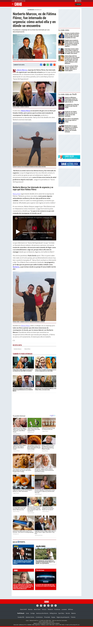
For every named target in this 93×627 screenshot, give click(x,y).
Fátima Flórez (25, 111)
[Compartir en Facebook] (41, 65)
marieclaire (45, 546)
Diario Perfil (23, 609)
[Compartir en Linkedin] (51, 65)
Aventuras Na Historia (42, 613)
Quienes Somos (30, 617)
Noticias (30, 609)
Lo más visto (63, 30)
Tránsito (73, 617)
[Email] (54, 65)
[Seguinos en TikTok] (48, 606)
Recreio (68, 613)
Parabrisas (57, 609)
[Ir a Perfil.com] (78, 1)
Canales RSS (21, 617)
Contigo (32, 613)
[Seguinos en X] (45, 606)
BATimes (70, 609)
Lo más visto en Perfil (67, 94)
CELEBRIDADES (31, 9)
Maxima (73, 613)
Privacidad (47, 617)
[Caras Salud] (69, 158)
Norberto (16, 267)
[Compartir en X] (44, 65)
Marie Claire (37, 609)
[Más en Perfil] (21, 542)
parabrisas (45, 570)
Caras (27, 613)
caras (23, 570)
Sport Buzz (61, 613)
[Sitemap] (55, 606)
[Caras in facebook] (41, 606)
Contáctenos (39, 617)
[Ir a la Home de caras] (18, 5)
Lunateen (64, 609)
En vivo (79, 4)
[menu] (13, 4)
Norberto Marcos (17, 349)
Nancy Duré (16, 194)
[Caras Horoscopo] (69, 165)
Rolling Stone (53, 613)
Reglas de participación (63, 617)
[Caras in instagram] (37, 606)
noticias (23, 546)
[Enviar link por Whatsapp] (48, 65)
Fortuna (44, 609)
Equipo (53, 617)
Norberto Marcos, (21, 70)
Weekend (50, 609)
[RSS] (52, 606)
